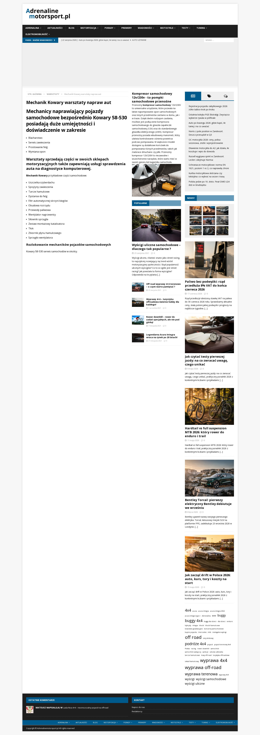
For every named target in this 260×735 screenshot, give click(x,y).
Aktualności (54, 27)
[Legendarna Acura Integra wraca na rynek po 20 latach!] (138, 337)
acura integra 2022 (217, 611)
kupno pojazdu (191, 632)
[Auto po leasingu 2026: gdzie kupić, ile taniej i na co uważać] (222, 210)
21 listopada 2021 (155, 341)
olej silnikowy (208, 638)
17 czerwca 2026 (194, 293)
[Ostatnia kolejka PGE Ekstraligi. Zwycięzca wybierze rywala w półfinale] (209, 210)
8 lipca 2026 (192, 512)
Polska (187, 649)
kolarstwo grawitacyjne (194, 629)
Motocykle (166, 27)
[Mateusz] (29, 711)
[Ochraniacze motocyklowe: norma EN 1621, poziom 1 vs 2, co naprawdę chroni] (209, 230)
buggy (221, 615)
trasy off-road (206, 655)
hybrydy (188, 625)
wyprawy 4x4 (224, 675)
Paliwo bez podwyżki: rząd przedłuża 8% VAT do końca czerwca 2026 (206, 285)
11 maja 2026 (193, 440)
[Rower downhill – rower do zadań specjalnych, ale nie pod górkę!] (138, 320)
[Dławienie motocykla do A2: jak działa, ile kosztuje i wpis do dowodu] (222, 220)
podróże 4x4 (195, 643)
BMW (214, 616)
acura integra (203, 611)
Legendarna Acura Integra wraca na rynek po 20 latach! (161, 336)
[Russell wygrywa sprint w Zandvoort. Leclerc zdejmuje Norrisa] (196, 230)
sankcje (205, 652)
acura (194, 611)
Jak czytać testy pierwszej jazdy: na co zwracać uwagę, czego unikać (206, 360)
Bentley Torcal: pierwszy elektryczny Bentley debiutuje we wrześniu (208, 504)
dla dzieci (221, 621)
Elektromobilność (37, 34)
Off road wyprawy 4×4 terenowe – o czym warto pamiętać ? (163, 285)
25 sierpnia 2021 (154, 290)
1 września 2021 (154, 308)
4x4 (188, 610)
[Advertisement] (130, 65)
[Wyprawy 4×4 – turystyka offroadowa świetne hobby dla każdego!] (138, 302)
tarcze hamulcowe (192, 655)
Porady (109, 27)
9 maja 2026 (192, 368)
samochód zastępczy (193, 652)
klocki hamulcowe (212, 625)
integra (195, 625)
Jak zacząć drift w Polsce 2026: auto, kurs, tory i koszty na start (208, 579)
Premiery (126, 27)
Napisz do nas (138, 707)
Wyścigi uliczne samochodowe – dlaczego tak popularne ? (156, 247)
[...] (158, 274)
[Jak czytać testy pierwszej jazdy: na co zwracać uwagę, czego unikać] (209, 334)
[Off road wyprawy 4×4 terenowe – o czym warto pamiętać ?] (138, 287)
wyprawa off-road (203, 667)
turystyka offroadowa (221, 655)
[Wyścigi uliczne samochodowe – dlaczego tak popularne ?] (156, 225)
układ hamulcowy (192, 661)
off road (193, 637)
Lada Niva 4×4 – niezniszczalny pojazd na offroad (85, 707)
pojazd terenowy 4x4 (222, 644)
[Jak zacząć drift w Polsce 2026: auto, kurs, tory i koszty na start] (209, 553)
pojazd (210, 644)
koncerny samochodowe (214, 629)
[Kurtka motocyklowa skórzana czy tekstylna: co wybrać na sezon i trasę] (222, 230)
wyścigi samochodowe (211, 679)
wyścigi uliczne (195, 684)
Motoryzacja (88, 27)
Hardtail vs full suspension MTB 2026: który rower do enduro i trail (206, 432)
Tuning (201, 27)
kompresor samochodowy (157, 105)
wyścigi (190, 679)
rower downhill (203, 649)
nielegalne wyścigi (219, 632)
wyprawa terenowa (201, 673)
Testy (185, 27)
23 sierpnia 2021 (141, 253)
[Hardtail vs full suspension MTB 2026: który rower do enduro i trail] (209, 406)
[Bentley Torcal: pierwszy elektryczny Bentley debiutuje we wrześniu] (209, 478)
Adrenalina (32, 27)
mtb (209, 632)
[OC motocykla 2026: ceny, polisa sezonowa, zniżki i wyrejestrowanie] (209, 220)
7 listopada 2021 (154, 326)
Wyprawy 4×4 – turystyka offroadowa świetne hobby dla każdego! (162, 302)
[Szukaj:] (219, 39)
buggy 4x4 (194, 620)
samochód (215, 649)
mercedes (202, 632)
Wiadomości (145, 27)
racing (193, 649)
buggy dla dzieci (210, 621)
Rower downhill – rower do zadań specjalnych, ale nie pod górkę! (162, 319)
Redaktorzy (137, 711)
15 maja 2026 (193, 587)
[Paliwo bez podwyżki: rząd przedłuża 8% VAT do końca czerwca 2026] (209, 259)
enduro (230, 621)
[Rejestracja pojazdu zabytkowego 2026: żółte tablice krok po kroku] (196, 210)
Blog (71, 27)
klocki (201, 625)
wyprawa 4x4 (213, 660)
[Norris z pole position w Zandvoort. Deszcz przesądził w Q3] (196, 220)
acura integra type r (193, 616)
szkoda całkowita (216, 652)
